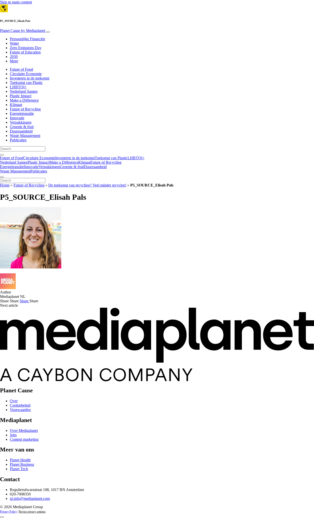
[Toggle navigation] (48, 32)
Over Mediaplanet (24, 430)
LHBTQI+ (18, 87)
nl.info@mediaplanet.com (30, 498)
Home (5, 185)
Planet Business (22, 464)
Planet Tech (19, 469)
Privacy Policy (8, 511)
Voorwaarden (20, 410)
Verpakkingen (20, 122)
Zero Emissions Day (25, 48)
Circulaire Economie (26, 74)
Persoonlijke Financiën (27, 39)
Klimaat (16, 105)
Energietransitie (22, 113)
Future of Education (25, 52)
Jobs (13, 435)
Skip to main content (16, 2)
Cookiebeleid (20, 405)
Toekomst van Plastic (26, 82)
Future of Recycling (25, 109)
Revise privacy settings (32, 511)
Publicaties (18, 140)
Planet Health (20, 460)
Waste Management (25, 135)
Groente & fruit (22, 127)
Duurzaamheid (21, 131)
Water (14, 43)
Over (14, 401)
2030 (14, 56)
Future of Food (21, 69)
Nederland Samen (24, 91)
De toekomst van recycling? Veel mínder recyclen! (87, 185)
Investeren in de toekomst (29, 78)
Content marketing (24, 439)
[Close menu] (2, 177)
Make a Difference (24, 100)
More (14, 61)
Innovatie (17, 118)
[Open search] (2, 155)
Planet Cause (22, 30)
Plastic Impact (20, 96)
